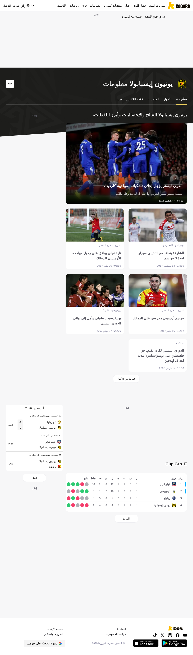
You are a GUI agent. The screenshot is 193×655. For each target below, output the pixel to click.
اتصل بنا (121, 628)
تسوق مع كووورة (132, 16)
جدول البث (139, 5)
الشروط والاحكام (53, 634)
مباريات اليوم (157, 5)
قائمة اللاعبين (134, 99)
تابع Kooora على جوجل (42, 643)
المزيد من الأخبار (126, 378)
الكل (34, 477)
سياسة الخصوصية (116, 634)
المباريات (153, 99)
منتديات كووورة (112, 5)
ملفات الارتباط (55, 628)
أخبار (127, 5)
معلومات (181, 98)
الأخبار (167, 99)
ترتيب (118, 99)
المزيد (126, 518)
